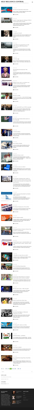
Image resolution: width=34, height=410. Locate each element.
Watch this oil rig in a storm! (18, 155)
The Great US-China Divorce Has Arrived (20, 9)
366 (18, 368)
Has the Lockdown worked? (18, 217)
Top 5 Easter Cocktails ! (17, 347)
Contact (24, 397)
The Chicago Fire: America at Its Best (20, 324)
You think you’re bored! (17, 33)
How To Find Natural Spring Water (19, 266)
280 (15, 368)
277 (8, 368)
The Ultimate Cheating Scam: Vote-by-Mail (21, 206)
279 (13, 368)
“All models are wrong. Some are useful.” (20, 255)
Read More (16, 14)
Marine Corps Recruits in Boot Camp (20, 300)
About (24, 395)
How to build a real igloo (17, 143)
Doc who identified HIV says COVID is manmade (22, 107)
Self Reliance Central (12, 2)
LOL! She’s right (16, 58)
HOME (24, 393)
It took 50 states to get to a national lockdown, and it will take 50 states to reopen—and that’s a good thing (22, 243)
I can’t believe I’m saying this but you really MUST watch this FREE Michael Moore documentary (21, 46)
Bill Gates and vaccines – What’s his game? (21, 288)
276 (6, 368)
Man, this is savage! (16, 95)
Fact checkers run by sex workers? (19, 166)
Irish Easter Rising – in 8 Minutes (19, 335)
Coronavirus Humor (16, 131)
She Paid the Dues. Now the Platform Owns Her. (19, 397)
